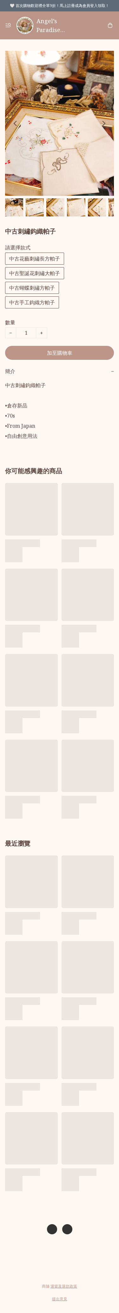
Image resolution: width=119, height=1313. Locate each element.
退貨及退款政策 (63, 1286)
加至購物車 (59, 352)
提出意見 (59, 1299)
